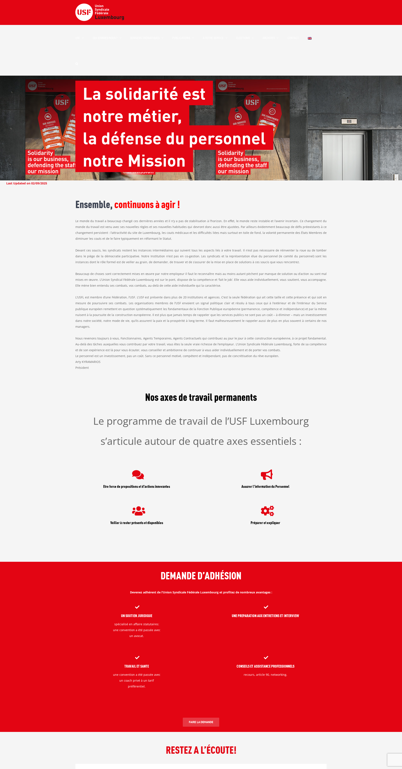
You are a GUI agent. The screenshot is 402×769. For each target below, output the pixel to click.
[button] (76, 63)
